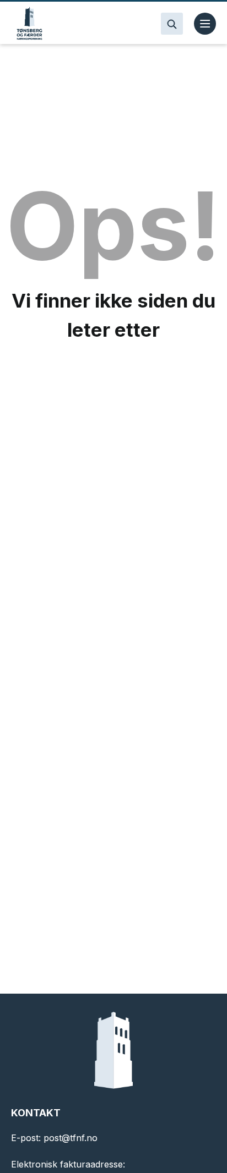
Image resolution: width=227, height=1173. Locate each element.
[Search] (172, 24)
